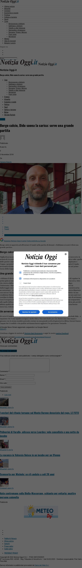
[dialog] (41, 284)
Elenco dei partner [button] (37, 295)
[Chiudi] (66, 254)
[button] (41, 283)
